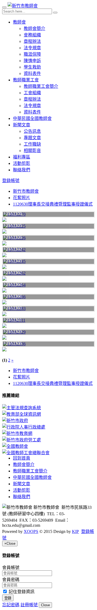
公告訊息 (32, 131)
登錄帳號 (10, 180)
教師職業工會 (26, 80)
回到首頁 (21, 458)
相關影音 (32, 150)
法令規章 (32, 48)
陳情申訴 (32, 60)
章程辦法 (32, 41)
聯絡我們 (21, 170)
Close (45, 605)
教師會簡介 (34, 28)
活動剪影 (21, 163)
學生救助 (32, 67)
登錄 (7, 598)
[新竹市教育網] (48, 433)
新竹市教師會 (26, 191)
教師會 (19, 22)
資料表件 (32, 73)
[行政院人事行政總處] (48, 426)
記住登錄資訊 (21, 591)
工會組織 (32, 92)
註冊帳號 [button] (29, 605)
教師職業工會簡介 (41, 86)
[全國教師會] (48, 446)
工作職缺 (32, 144)
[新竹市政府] (48, 420)
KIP (75, 531)
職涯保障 (32, 54)
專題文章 (32, 137)
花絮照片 (21, 197)
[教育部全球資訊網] (48, 414)
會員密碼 (10, 579)
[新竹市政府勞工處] (48, 439)
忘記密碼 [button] (10, 605)
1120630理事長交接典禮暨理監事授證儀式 (53, 204)
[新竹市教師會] (23, 5)
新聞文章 (21, 125)
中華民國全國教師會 (32, 118)
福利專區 (21, 157)
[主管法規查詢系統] (48, 407)
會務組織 (32, 35)
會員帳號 (10, 567)
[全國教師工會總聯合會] (48, 452)
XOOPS (31, 531)
